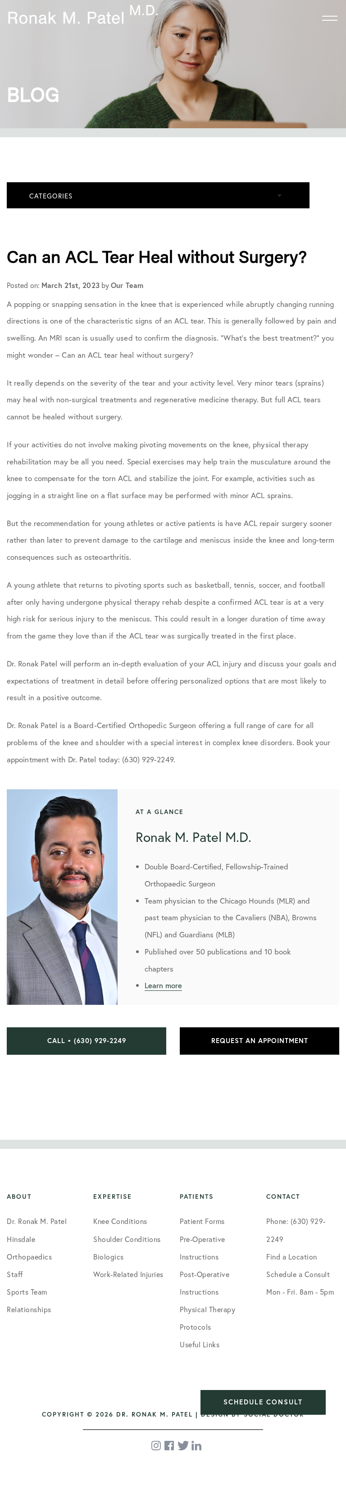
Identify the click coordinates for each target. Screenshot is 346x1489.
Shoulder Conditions (127, 1239)
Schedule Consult (263, 1402)
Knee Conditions (120, 1221)
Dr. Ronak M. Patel (37, 1221)
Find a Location (291, 1256)
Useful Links (199, 1344)
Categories (51, 195)
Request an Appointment (259, 1040)
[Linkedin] (196, 1445)
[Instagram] (156, 1445)
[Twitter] (183, 1445)
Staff (15, 1274)
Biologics (108, 1256)
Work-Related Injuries (128, 1274)
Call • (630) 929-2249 (86, 1040)
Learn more (163, 985)
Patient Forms (202, 1221)
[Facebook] (169, 1445)
